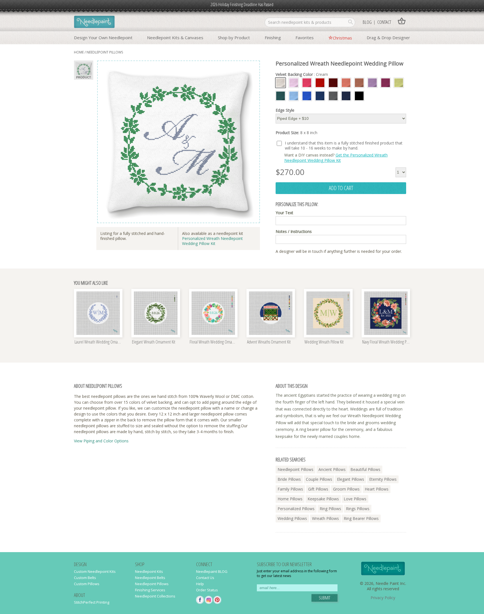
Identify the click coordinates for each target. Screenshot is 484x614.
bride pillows (289, 479)
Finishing (273, 37)
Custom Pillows (86, 583)
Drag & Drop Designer (388, 37)
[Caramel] (359, 83)
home (79, 52)
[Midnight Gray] (333, 96)
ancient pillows (332, 469)
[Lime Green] (399, 83)
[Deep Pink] (307, 83)
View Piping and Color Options (101, 440)
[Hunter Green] (280, 96)
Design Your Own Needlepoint (103, 37)
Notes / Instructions (294, 231)
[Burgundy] (333, 83)
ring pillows (330, 508)
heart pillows (376, 489)
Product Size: (296, 132)
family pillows (290, 489)
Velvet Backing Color (302, 74)
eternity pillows (383, 479)
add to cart (341, 188)
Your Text (284, 212)
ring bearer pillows (361, 518)
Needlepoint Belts (150, 577)
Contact (384, 22)
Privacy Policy (383, 597)
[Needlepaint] (94, 22)
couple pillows (319, 479)
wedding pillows (292, 518)
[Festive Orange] (346, 83)
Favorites (304, 37)
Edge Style (285, 110)
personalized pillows (296, 508)
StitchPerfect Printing (91, 602)
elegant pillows (350, 479)
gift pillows (318, 489)
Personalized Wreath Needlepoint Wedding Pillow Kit (212, 241)
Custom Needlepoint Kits (95, 571)
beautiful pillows (365, 469)
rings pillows (357, 508)
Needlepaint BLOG (211, 571)
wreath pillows (325, 518)
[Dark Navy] (346, 96)
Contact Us (205, 577)
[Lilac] (372, 83)
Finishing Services (150, 589)
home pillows (290, 498)
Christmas (342, 38)
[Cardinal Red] (320, 83)
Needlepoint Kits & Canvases (175, 37)
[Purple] (385, 83)
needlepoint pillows (105, 52)
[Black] (359, 96)
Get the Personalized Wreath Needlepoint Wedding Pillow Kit (336, 157)
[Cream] (280, 83)
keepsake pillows (323, 498)
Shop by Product (234, 37)
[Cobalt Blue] (307, 96)
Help (200, 583)
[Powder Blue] (294, 96)
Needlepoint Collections (155, 596)
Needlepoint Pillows (152, 583)
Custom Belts (85, 577)
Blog (367, 22)
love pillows (355, 498)
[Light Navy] (320, 96)
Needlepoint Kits (149, 571)
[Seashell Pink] (294, 83)
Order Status (207, 589)
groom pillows (346, 489)
